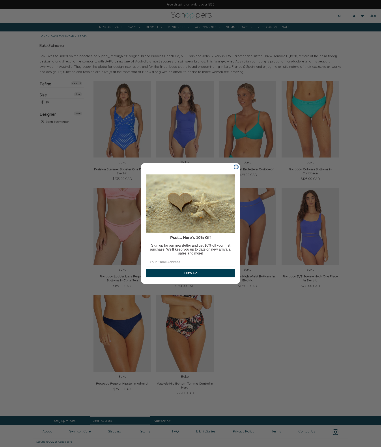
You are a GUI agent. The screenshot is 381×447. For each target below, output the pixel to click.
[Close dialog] (236, 167)
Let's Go (191, 273)
